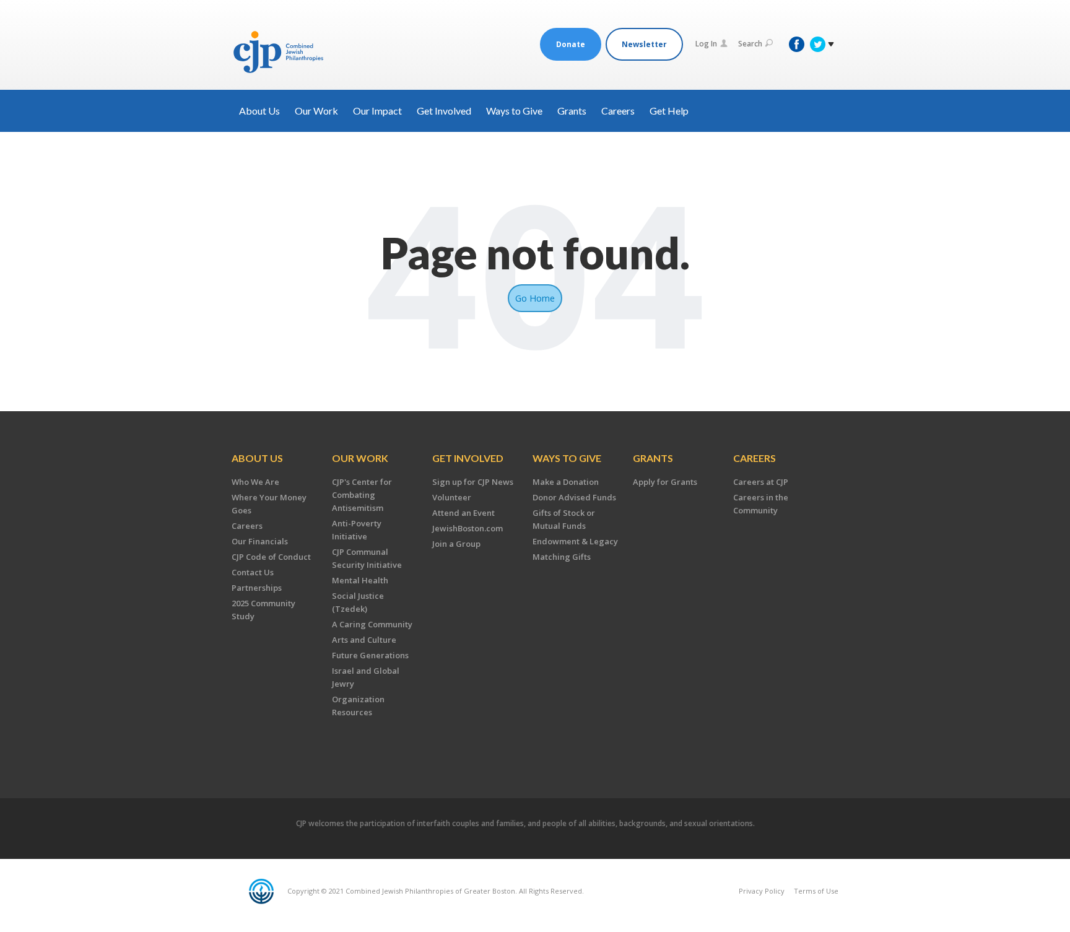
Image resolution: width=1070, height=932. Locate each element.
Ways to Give (514, 110)
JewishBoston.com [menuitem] (467, 528)
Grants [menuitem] (653, 458)
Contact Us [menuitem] (253, 572)
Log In (706, 43)
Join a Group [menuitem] (456, 543)
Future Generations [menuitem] (370, 655)
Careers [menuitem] (247, 525)
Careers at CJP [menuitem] (760, 481)
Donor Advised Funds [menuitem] (574, 497)
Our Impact (377, 110)
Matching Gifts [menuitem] (562, 556)
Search (750, 43)
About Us (259, 110)
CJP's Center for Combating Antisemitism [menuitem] (362, 494)
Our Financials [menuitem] (260, 541)
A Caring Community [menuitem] (372, 624)
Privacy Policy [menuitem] (762, 890)
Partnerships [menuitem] (257, 587)
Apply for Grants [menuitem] (665, 481)
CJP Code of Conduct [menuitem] (271, 556)
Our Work (316, 110)
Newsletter (644, 44)
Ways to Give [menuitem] (567, 458)
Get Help (669, 110)
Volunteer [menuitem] (451, 497)
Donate (570, 44)
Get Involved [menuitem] (467, 458)
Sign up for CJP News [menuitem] (472, 481)
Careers (618, 110)
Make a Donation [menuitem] (566, 481)
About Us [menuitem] (257, 458)
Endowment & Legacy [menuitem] (575, 541)
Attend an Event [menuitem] (463, 512)
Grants (571, 110)
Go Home (535, 298)
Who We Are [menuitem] (255, 481)
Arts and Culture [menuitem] (364, 639)
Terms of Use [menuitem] (816, 890)
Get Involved (444, 110)
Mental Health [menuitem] (360, 580)
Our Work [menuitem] (360, 458)
